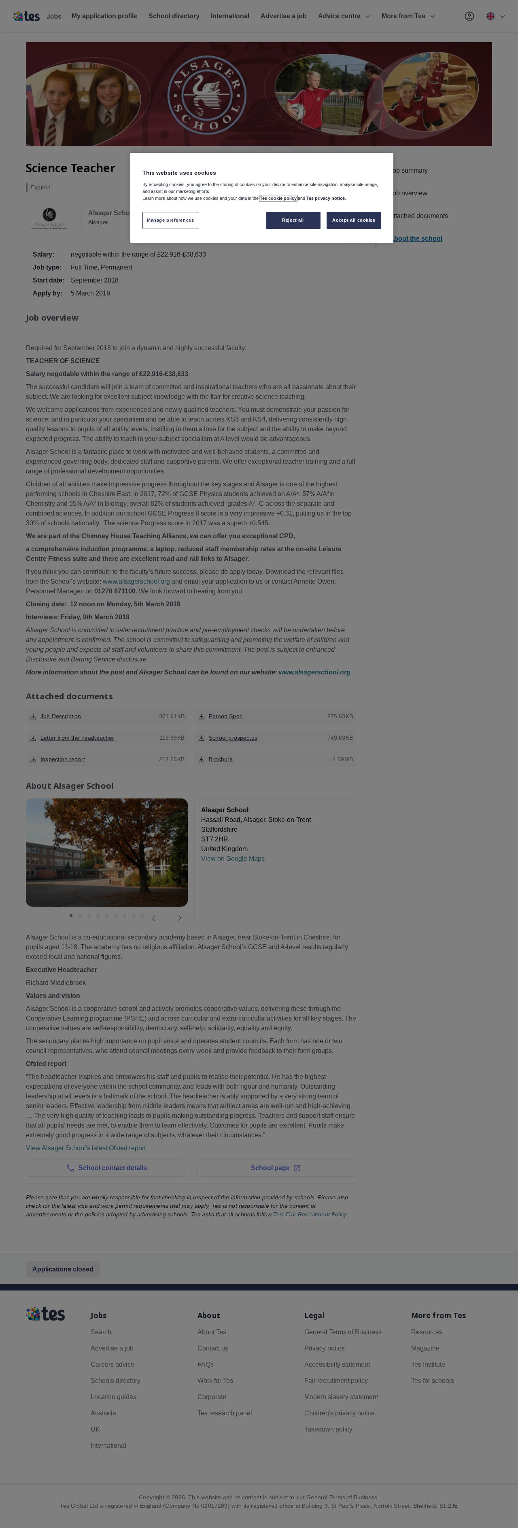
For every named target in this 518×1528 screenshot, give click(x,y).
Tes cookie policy (278, 198)
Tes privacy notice (325, 198)
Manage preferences (170, 220)
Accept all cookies (353, 220)
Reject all (293, 220)
